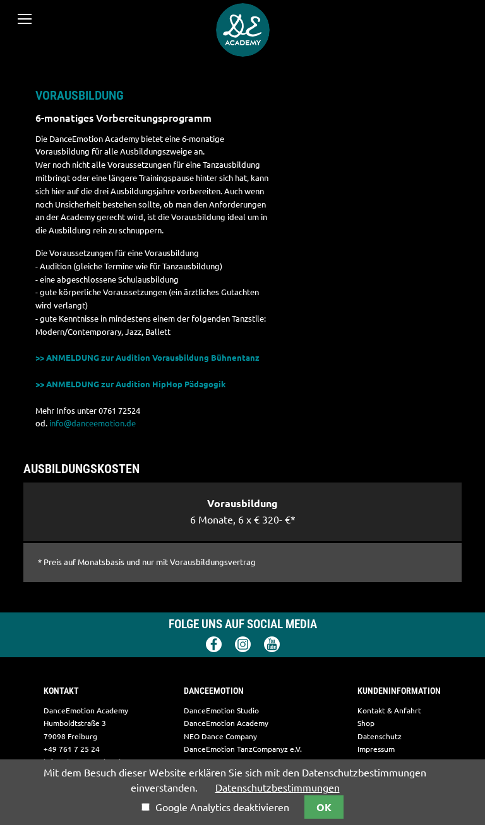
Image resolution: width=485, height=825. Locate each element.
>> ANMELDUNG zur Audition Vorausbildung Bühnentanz (147, 357)
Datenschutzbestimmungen (277, 787)
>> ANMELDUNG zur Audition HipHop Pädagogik (130, 384)
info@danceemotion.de (92, 423)
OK (324, 807)
